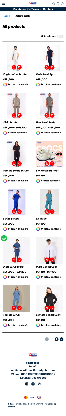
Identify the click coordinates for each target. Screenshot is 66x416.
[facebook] (26, 383)
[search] (54, 4)
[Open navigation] (4, 4)
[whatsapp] (39, 383)
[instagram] (33, 383)
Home (6, 16)
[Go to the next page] (62, 339)
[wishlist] (58, 4)
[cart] (62, 4)
